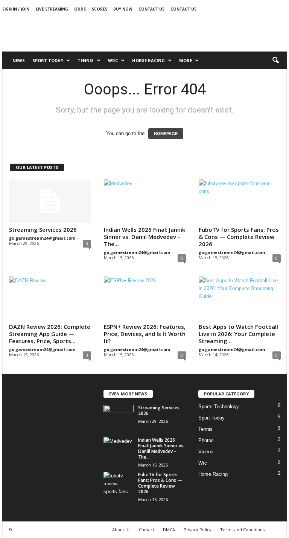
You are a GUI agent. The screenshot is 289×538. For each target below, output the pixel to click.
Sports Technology (218, 406)
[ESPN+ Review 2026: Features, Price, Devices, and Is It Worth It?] (145, 298)
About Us (121, 529)
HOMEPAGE (166, 133)
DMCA (169, 529)
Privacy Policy (197, 529)
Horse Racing (213, 474)
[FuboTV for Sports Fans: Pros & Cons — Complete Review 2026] (240, 201)
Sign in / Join (15, 9)
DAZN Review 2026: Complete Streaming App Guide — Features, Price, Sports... (49, 334)
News (18, 60)
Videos (205, 451)
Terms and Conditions (242, 529)
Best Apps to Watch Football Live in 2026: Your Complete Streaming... (238, 334)
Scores (99, 9)
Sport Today (47, 60)
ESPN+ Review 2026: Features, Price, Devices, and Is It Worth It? (145, 334)
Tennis (86, 60)
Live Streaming (52, 9)
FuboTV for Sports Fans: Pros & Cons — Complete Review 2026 (239, 237)
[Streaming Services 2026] (50, 201)
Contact (146, 529)
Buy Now (122, 9)
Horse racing (148, 60)
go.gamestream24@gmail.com (42, 238)
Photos (206, 440)
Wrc (113, 60)
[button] (275, 60)
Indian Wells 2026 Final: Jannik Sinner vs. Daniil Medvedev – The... (144, 237)
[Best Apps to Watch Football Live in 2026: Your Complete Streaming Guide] (240, 298)
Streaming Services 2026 (43, 229)
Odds (80, 9)
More (185, 60)
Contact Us (151, 9)
